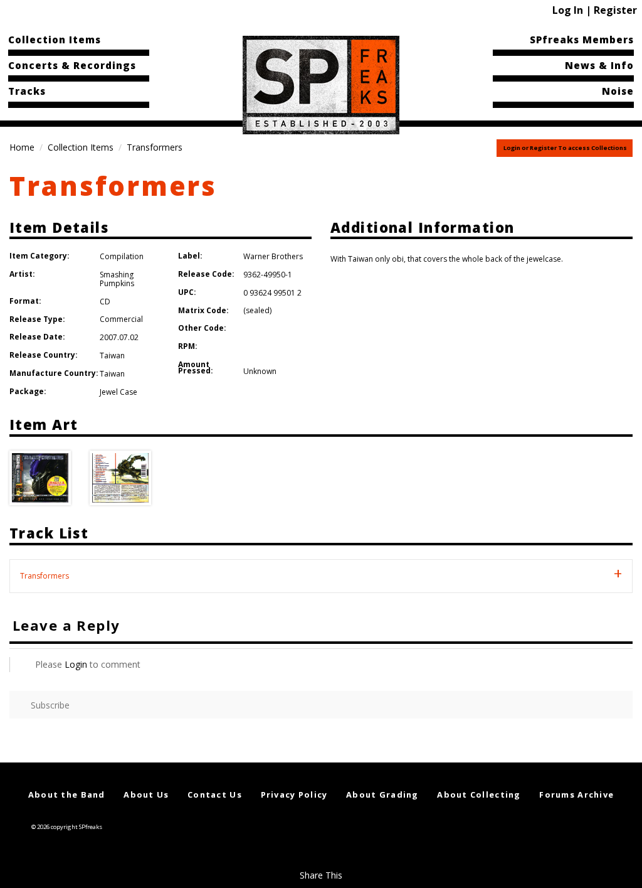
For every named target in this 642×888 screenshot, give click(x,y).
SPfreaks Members (582, 39)
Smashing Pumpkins (117, 279)
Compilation (122, 256)
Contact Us (214, 794)
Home (21, 147)
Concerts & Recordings (72, 65)
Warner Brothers (273, 256)
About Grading (382, 794)
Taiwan (112, 355)
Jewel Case (118, 392)
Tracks (27, 91)
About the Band (66, 794)
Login (76, 664)
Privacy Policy (294, 794)
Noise (618, 91)
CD (105, 301)
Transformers (113, 185)
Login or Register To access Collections (565, 148)
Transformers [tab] (44, 575)
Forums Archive (576, 794)
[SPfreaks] (321, 84)
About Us (146, 794)
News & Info (599, 65)
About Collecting (478, 794)
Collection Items (54, 39)
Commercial (121, 319)
